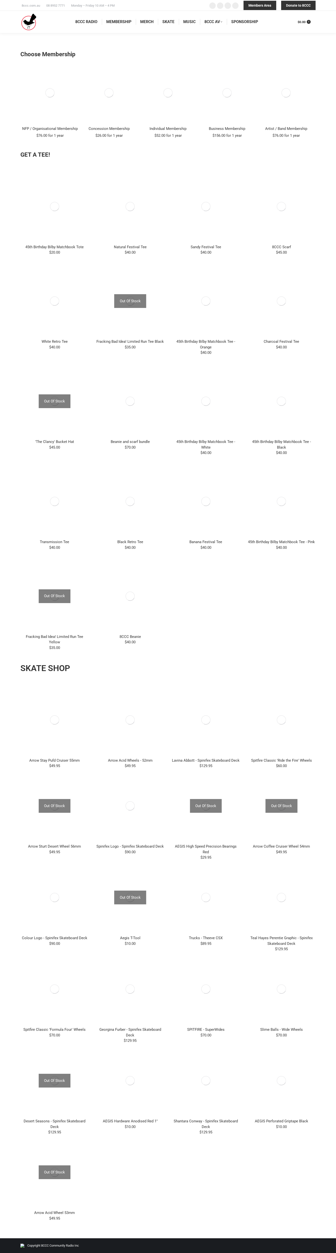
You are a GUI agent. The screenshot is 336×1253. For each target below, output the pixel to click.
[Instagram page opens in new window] (228, 5)
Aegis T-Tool (130, 938)
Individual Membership (168, 128)
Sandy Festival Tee (206, 247)
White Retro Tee (55, 341)
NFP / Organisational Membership (50, 128)
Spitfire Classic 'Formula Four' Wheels (54, 1029)
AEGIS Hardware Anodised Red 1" (130, 1121)
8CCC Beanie (130, 636)
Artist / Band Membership (286, 128)
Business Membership (227, 128)
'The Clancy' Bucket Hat (54, 442)
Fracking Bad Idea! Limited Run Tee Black (130, 341)
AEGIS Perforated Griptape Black (281, 1121)
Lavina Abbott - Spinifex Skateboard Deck (206, 760)
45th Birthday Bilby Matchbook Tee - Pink (281, 542)
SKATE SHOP (45, 668)
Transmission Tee (54, 542)
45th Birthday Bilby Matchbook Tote (54, 247)
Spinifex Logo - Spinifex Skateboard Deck (130, 846)
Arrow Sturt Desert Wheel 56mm (54, 846)
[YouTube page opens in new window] (235, 5)
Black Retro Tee (130, 542)
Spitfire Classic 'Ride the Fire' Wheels (281, 760)
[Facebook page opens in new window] (212, 5)
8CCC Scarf (281, 247)
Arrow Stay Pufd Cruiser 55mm (54, 760)
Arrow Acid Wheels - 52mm (130, 760)
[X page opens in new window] (220, 5)
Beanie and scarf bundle (130, 442)
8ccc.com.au (31, 5)
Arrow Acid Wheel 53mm (54, 1213)
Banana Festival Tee (205, 542)
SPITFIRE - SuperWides (206, 1029)
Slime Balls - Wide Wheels (281, 1029)
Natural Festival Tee (130, 247)
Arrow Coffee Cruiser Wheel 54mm (281, 846)
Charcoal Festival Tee (281, 341)
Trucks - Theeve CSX (206, 938)
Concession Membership (109, 128)
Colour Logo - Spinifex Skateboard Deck (54, 938)
